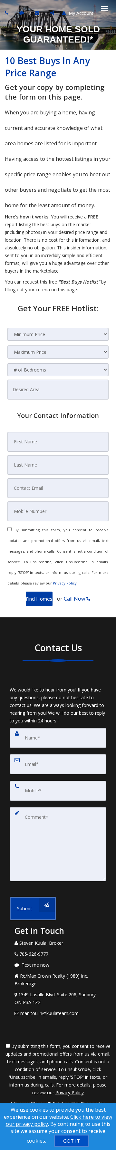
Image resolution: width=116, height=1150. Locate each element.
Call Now (75, 598)
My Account (80, 13)
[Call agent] (7, 13)
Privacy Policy (65, 583)
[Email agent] (38, 13)
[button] (39, 599)
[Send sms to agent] (22, 13)
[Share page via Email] (53, 13)
